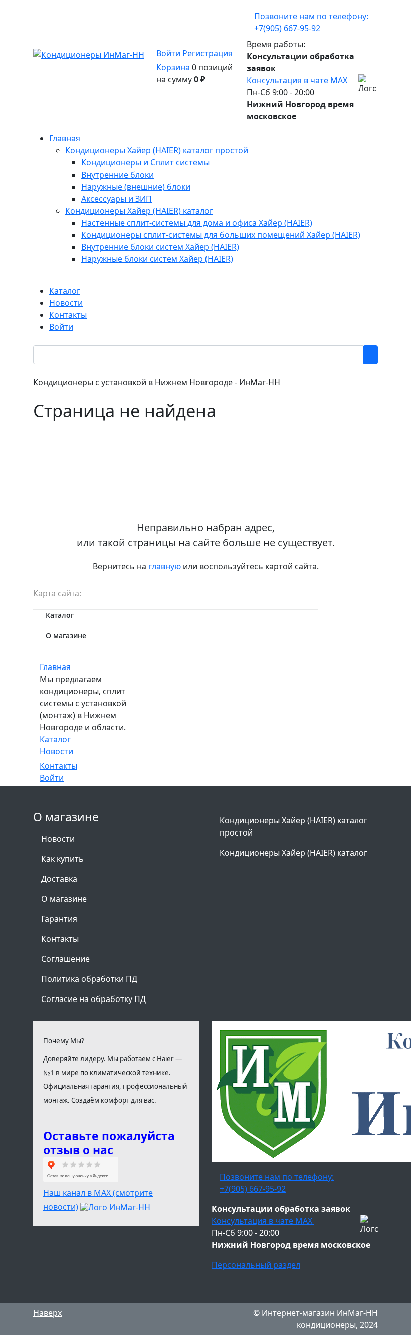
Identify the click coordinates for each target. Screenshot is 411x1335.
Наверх (47, 1312)
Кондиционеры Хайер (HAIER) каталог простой (293, 826)
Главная (55, 667)
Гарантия (59, 918)
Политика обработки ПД (89, 978)
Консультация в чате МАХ (298, 80)
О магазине (64, 898)
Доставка (59, 878)
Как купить (62, 858)
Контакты (58, 765)
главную (164, 566)
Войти (168, 53)
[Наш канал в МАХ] (115, 1206)
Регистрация (207, 53)
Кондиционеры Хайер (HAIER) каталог (293, 852)
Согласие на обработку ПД (93, 999)
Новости (56, 751)
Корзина (173, 67)
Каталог (55, 739)
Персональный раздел (256, 1264)
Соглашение (65, 958)
